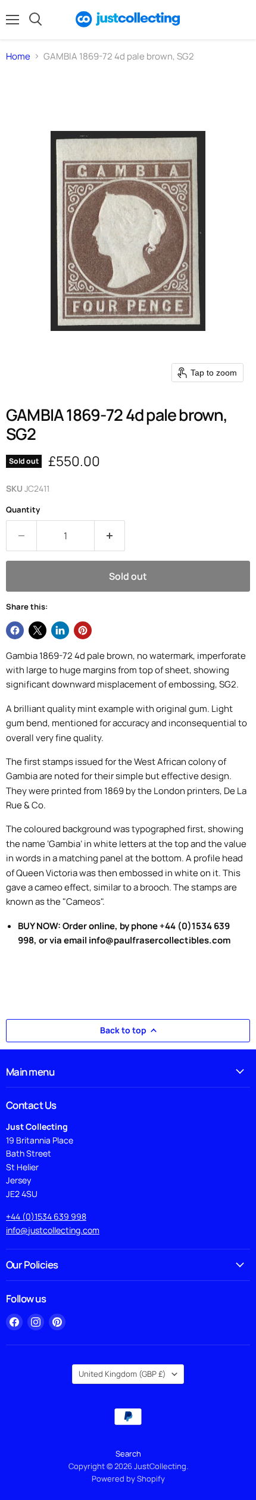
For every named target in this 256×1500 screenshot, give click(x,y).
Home (18, 56)
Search (128, 1453)
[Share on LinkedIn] (60, 630)
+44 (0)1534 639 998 (46, 1216)
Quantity (23, 509)
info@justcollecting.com (52, 1230)
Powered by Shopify (128, 1478)
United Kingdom (122, 1373)
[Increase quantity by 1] (110, 535)
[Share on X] (37, 630)
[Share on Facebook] (15, 630)
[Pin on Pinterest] (83, 630)
